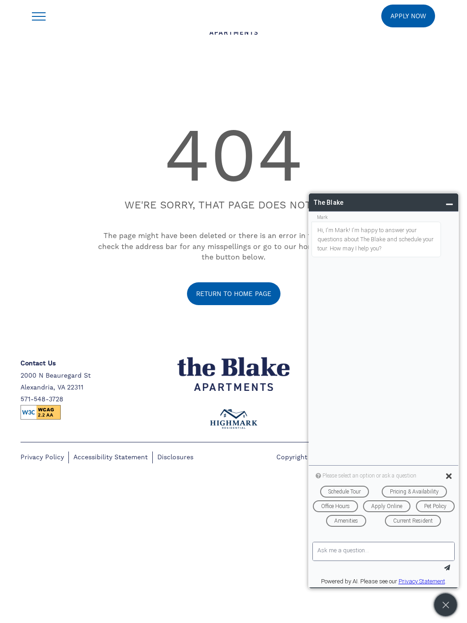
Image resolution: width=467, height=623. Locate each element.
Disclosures (175, 457)
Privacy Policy (42, 457)
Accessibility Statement (110, 457)
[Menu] (39, 16)
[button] (408, 16)
